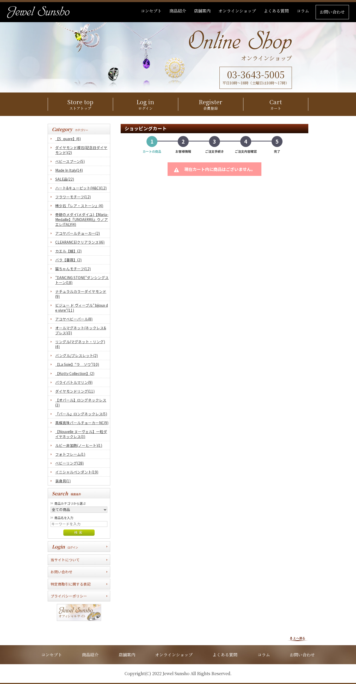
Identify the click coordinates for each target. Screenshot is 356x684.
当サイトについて (65, 559)
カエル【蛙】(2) (68, 251)
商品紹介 (90, 655)
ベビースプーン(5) (70, 161)
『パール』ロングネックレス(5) (81, 413)
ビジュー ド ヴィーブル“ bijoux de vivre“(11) (81, 308)
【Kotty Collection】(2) (74, 373)
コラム (263, 655)
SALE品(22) (64, 179)
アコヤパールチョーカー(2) (77, 233)
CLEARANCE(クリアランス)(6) (80, 242)
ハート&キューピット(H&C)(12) (81, 188)
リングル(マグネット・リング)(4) (80, 344)
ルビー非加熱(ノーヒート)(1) (78, 445)
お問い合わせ (61, 571)
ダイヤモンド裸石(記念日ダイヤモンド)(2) (81, 150)
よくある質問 (224, 655)
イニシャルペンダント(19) (76, 472)
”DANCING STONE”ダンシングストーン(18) (82, 280)
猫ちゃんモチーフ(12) (73, 268)
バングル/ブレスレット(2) (76, 355)
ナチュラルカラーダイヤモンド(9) (80, 294)
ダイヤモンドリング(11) (75, 391)
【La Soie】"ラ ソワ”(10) (77, 364)
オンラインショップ (174, 655)
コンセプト (51, 655)
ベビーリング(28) (69, 463)
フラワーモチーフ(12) (73, 196)
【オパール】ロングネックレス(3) (80, 403)
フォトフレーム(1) (70, 454)
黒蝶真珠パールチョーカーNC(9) (81, 422)
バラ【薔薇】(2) (68, 259)
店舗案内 (127, 655)
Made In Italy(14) (69, 170)
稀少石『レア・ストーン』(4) (79, 205)
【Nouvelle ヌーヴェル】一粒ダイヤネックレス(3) (81, 434)
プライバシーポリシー (69, 596)
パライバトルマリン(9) (74, 382)
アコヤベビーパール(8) (74, 319)
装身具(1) (63, 480)
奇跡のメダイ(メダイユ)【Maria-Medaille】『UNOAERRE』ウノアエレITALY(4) (81, 219)
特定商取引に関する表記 (71, 584)
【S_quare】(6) (68, 138)
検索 (79, 532)
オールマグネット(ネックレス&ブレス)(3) (80, 330)
